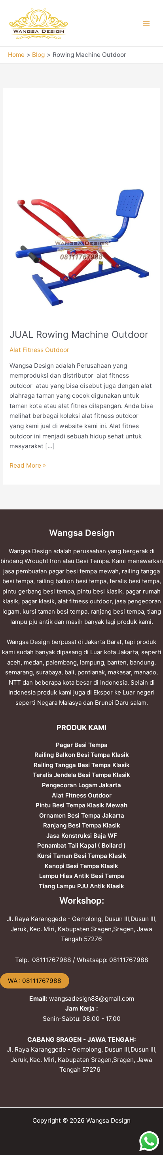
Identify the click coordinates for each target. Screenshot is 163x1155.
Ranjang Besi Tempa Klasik (81, 825)
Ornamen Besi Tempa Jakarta (81, 815)
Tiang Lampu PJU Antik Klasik (81, 886)
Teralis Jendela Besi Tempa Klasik (81, 775)
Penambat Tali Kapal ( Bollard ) (81, 845)
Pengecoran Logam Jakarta (81, 785)
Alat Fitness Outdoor (39, 350)
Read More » (27, 465)
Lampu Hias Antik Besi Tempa (81, 876)
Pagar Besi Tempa (82, 745)
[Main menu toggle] (146, 23)
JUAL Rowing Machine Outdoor (78, 334)
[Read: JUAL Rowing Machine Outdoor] (81, 247)
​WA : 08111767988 (34, 981)
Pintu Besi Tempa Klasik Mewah (81, 805)
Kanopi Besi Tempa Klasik (81, 866)
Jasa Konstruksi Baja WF (81, 835)
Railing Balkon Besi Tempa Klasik (81, 754)
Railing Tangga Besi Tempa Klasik (82, 765)
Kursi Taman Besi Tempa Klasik (81, 855)
